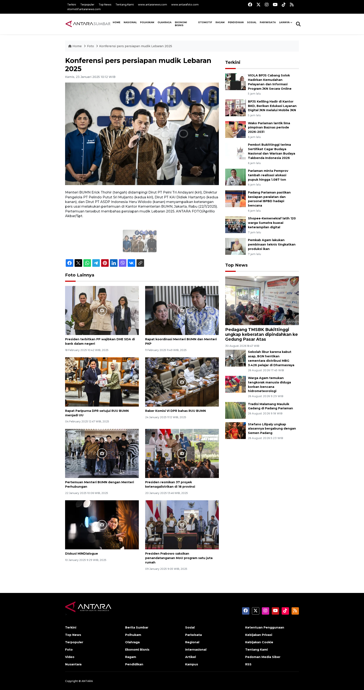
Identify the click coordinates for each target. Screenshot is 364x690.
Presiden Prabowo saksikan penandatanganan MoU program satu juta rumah (179, 558)
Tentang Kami (124, 4)
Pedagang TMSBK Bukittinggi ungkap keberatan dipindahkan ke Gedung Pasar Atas (261, 334)
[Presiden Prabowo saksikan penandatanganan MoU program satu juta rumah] (182, 525)
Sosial (190, 627)
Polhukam (147, 22)
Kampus (191, 664)
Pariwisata (193, 635)
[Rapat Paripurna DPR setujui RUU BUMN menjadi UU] (102, 382)
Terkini (71, 4)
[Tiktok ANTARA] (284, 5)
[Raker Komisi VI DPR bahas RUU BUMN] (182, 382)
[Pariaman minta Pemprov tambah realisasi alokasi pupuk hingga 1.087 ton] (235, 177)
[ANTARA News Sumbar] (88, 23)
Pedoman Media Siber (262, 657)
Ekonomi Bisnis (181, 24)
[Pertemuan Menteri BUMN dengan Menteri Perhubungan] (102, 453)
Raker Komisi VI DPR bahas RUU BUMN (175, 411)
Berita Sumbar (136, 627)
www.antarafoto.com (185, 4)
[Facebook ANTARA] (250, 5)
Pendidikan (236, 22)
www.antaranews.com (152, 4)
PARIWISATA (268, 22)
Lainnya (284, 22)
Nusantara (73, 664)
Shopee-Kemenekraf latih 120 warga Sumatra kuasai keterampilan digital (272, 222)
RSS (248, 664)
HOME (116, 22)
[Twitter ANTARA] (258, 5)
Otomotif (205, 22)
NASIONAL (130, 22)
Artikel (190, 657)
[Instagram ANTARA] (267, 5)
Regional (192, 642)
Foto (90, 46)
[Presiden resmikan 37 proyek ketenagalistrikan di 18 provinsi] (182, 453)
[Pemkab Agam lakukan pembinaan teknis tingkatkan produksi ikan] (235, 246)
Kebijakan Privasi (258, 635)
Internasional (195, 649)
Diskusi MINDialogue (81, 553)
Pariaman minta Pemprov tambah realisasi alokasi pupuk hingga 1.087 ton (268, 175)
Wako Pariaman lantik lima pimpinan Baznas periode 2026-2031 (269, 127)
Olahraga (164, 22)
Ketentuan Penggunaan (264, 627)
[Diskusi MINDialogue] (102, 525)
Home (77, 46)
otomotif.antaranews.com (84, 9)
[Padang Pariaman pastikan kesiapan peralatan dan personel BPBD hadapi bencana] (235, 198)
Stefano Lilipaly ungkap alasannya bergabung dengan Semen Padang (272, 428)
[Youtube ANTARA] (275, 5)
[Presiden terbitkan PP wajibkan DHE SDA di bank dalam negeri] (102, 310)
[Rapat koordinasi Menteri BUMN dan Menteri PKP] (182, 310)
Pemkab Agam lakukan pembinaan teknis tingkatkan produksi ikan (272, 244)
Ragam (220, 22)
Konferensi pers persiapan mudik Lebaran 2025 (135, 46)
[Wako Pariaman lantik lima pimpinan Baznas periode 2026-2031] (235, 129)
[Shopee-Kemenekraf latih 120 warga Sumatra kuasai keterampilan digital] (235, 225)
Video (69, 657)
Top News (105, 4)
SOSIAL (251, 22)
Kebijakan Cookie (259, 642)
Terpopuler (87, 4)
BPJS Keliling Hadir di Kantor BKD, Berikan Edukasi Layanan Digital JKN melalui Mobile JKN (272, 106)
